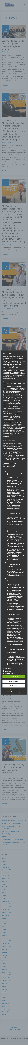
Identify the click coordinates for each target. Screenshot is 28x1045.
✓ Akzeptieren (14, 676)
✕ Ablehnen (13, 685)
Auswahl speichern (13, 681)
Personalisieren (14, 689)
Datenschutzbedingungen (14, 692)
